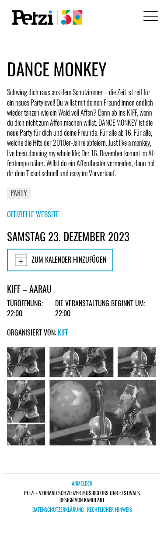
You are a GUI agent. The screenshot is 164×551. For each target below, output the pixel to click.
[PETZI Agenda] (45, 17)
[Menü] (149, 17)
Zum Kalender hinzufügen (68, 259)
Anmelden (82, 483)
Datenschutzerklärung (58, 509)
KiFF (63, 332)
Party (18, 193)
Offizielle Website (33, 214)
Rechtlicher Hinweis (109, 509)
